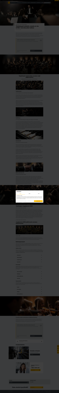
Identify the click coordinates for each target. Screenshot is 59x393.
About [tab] (38, 193)
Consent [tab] (20, 193)
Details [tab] (29, 193)
